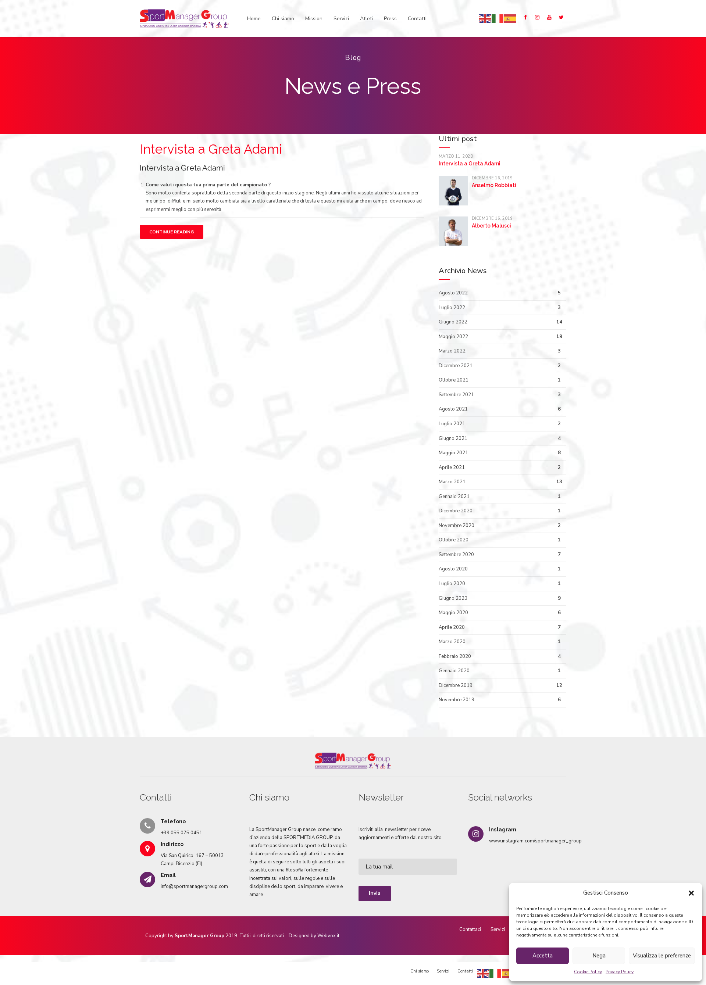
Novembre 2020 (456, 525)
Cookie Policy (588, 972)
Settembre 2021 (456, 394)
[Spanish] (510, 18)
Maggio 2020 (453, 612)
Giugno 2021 (453, 438)
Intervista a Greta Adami (211, 149)
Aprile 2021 (452, 467)
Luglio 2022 (452, 307)
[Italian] (498, 18)
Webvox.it (328, 935)
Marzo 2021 (452, 482)
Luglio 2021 (452, 423)
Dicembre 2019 (456, 685)
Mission (313, 18)
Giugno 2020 (453, 598)
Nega (599, 955)
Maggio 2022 (453, 336)
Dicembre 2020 (456, 511)
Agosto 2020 (453, 569)
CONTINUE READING (171, 232)
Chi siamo (283, 18)
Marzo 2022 (452, 351)
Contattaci (470, 929)
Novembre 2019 (456, 699)
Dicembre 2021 (456, 365)
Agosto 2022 (453, 293)
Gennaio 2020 (454, 670)
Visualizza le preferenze (662, 955)
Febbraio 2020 (455, 656)
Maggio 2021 (453, 452)
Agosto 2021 (453, 409)
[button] (691, 893)
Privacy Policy (620, 972)
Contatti (417, 18)
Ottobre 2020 (453, 540)
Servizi (341, 18)
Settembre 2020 (456, 554)
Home (254, 18)
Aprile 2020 (452, 627)
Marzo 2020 (452, 641)
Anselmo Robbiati (494, 185)
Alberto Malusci (491, 226)
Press (390, 18)
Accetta (542, 955)
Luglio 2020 (452, 583)
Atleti (366, 18)
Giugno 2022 (453, 322)
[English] (485, 18)
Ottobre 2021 (453, 380)
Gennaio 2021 (454, 496)
